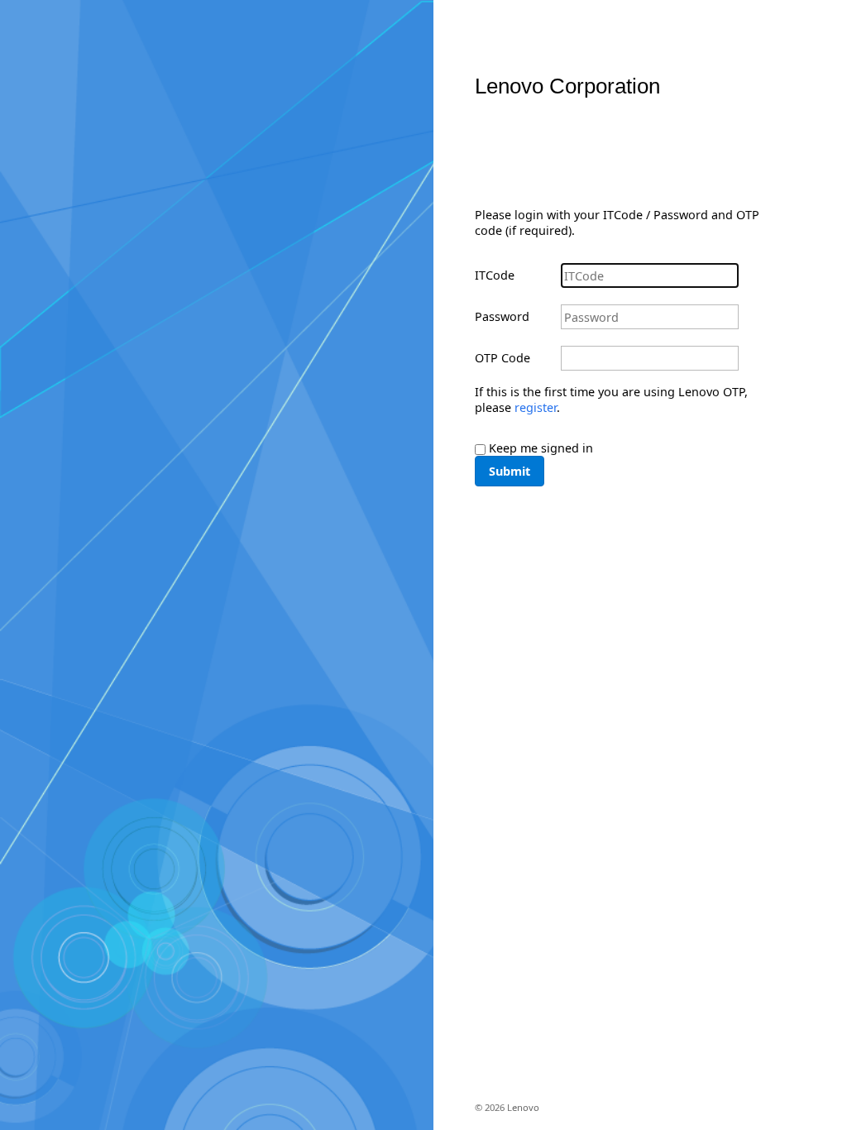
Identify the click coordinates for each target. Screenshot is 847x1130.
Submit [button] (509, 471)
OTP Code (502, 358)
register (535, 407)
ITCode (494, 275)
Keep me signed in (541, 448)
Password (502, 316)
